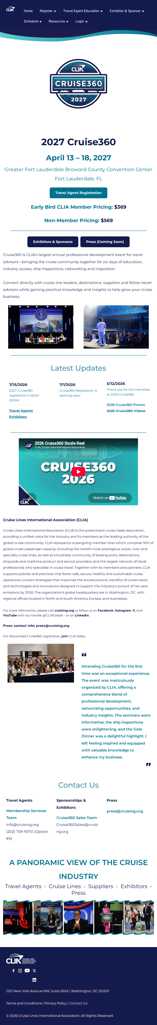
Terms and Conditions (24, 1003)
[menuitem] (28, 11)
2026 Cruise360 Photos (126, 405)
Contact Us (78, 1003)
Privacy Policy (56, 1003)
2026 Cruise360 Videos (126, 411)
